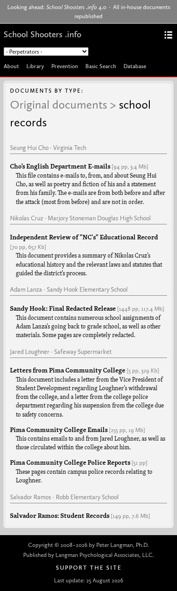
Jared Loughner (29, 352)
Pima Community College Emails (59, 430)
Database (134, 66)
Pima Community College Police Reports (70, 463)
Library (35, 66)
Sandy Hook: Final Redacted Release (63, 309)
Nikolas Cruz (26, 218)
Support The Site (89, 567)
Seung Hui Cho (29, 148)
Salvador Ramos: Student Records (59, 516)
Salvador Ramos (30, 497)
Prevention (64, 66)
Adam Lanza (26, 289)
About (11, 66)
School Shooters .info (42, 34)
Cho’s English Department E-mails (60, 167)
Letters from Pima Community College (67, 371)
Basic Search (100, 66)
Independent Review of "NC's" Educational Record (84, 237)
